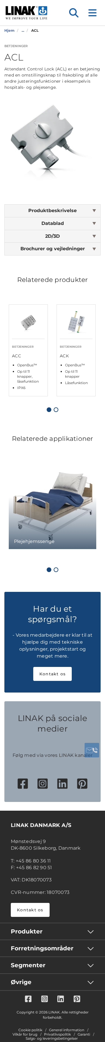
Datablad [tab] (52, 223)
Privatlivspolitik (57, 1034)
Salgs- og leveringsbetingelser (52, 1038)
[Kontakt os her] (92, 750)
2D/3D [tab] (52, 236)
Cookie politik (30, 1030)
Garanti (84, 1034)
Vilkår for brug (25, 1034)
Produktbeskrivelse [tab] (52, 210)
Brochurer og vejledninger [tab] (52, 248)
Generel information (66, 1030)
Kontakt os (52, 674)
